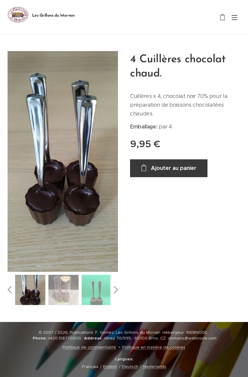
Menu (234, 17)
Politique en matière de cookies (153, 347)
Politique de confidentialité (89, 347)
